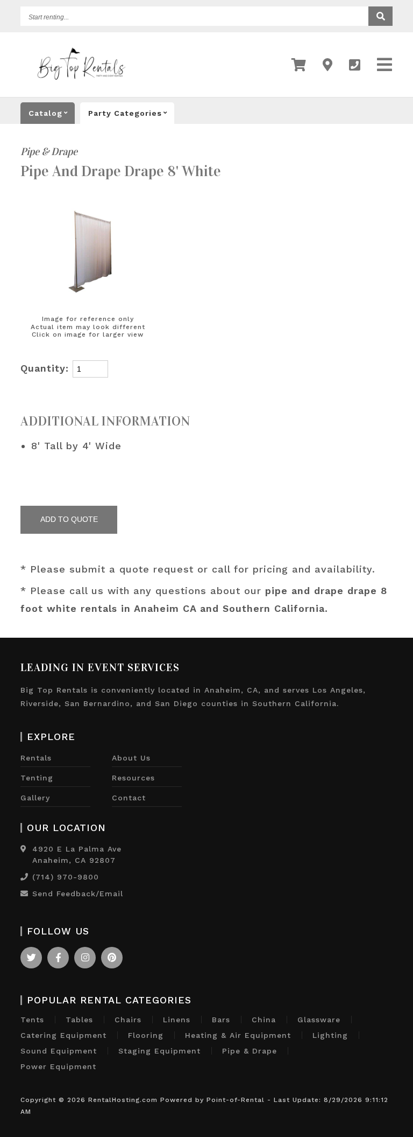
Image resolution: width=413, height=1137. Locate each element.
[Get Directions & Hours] (23, 849)
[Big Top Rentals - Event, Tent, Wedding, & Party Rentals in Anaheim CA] (81, 85)
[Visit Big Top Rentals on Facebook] (58, 957)
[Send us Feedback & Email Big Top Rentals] (24, 893)
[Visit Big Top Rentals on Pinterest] (112, 957)
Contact (129, 797)
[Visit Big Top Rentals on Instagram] (85, 957)
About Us (131, 758)
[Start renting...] (380, 16)
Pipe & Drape (48, 151)
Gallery (35, 797)
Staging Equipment (159, 1051)
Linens (176, 1019)
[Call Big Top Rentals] (355, 65)
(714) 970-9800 (65, 877)
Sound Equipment (58, 1051)
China (264, 1019)
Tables (79, 1019)
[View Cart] (299, 65)
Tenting (36, 777)
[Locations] (328, 65)
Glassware (318, 1019)
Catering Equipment (63, 1035)
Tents (32, 1019)
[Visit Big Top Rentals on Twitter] (31, 957)
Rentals (36, 758)
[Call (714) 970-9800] (24, 877)
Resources (133, 777)
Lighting (330, 1035)
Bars (221, 1019)
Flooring (145, 1035)
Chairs (128, 1019)
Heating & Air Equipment (238, 1035)
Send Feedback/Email (77, 893)
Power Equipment (58, 1066)
